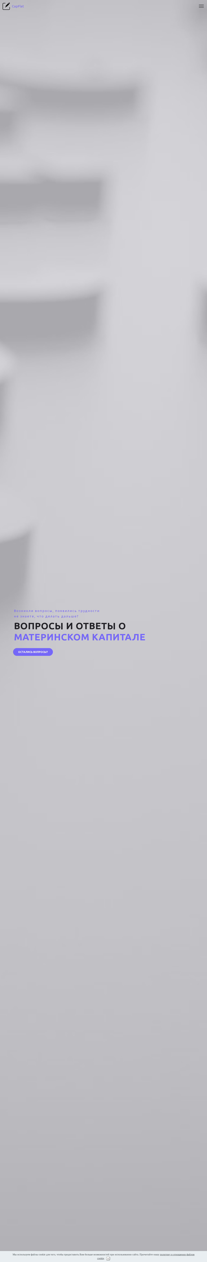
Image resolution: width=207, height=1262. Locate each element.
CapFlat (18, 6)
